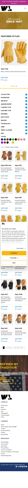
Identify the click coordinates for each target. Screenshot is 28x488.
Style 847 (4, 294)
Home (2, 147)
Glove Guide (4, 444)
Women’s (3, 409)
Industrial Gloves (5, 430)
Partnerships (4, 434)
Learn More (7, 381)
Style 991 (18, 165)
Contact (3, 428)
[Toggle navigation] (25, 8)
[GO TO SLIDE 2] (14, 86)
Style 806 (18, 328)
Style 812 (4, 328)
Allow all (14, 253)
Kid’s (2, 411)
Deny (14, 262)
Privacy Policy (5, 448)
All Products (4, 405)
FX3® (2, 417)
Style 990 (4, 197)
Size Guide (4, 446)
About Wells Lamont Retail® (9, 426)
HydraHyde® (4, 413)
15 (18, 347)
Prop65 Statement (6, 455)
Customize (13, 258)
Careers (3, 432)
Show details (20, 248)
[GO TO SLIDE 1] (12, 86)
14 (15, 347)
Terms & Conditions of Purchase (10, 451)
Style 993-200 (6, 165)
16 (21, 347)
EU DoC (3, 453)
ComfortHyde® (5, 415)
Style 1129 (4, 69)
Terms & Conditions (6, 449)
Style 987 (18, 197)
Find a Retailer (5, 442)
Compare (5, 80)
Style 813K (19, 294)
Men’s (2, 407)
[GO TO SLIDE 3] (16, 86)
